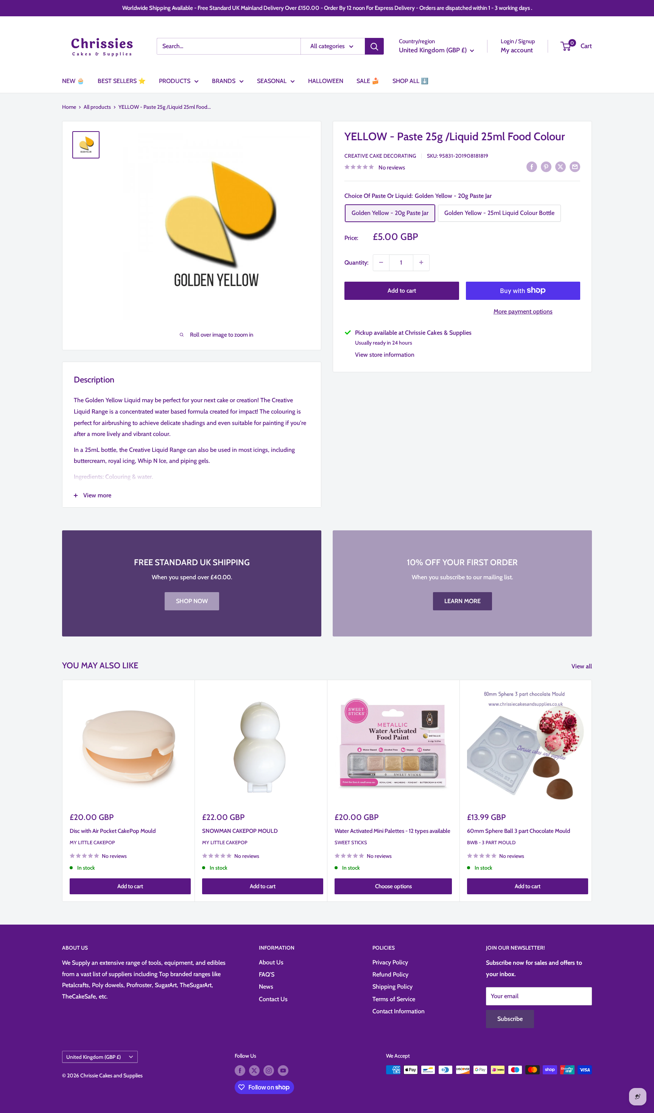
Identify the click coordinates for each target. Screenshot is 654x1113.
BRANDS (223, 81)
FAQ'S (266, 974)
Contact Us (273, 999)
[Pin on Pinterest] (546, 166)
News (266, 986)
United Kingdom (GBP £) (93, 1057)
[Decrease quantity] (381, 262)
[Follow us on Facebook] (240, 1070)
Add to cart (402, 290)
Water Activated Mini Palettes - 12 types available (392, 831)
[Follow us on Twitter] (254, 1070)
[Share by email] (575, 166)
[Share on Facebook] (531, 166)
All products (97, 106)
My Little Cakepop (92, 842)
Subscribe (510, 1018)
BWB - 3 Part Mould (491, 842)
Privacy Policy (390, 962)
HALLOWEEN (325, 81)
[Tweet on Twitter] (560, 166)
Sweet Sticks (351, 842)
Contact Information (398, 1011)
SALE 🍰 (368, 81)
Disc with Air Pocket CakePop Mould (113, 831)
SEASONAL (272, 81)
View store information (384, 354)
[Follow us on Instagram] (268, 1070)
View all (582, 666)
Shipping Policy (392, 986)
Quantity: (356, 262)
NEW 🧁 (73, 81)
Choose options (393, 886)
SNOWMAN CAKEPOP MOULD (240, 831)
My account (517, 50)
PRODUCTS (174, 81)
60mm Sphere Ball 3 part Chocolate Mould (518, 831)
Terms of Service (393, 999)
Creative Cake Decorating (380, 155)
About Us (271, 962)
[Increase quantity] (421, 262)
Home (69, 106)
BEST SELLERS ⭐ (122, 81)
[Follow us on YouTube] (283, 1070)
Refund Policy (390, 974)
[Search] (374, 46)
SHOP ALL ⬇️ (410, 81)
